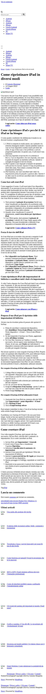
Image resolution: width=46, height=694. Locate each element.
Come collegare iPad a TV (25, 228)
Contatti (37, 674)
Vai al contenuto (6, 2)
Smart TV (9, 33)
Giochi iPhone (11, 29)
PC (7, 31)
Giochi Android (11, 27)
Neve (3, 680)
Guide (8, 69)
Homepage (11, 674)
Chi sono (30, 674)
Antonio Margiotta (13, 84)
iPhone (8, 21)
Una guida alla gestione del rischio (19, 512)
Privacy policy (21, 674)
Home (2, 69)
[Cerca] (2, 12)
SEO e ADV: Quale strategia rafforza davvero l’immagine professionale (23, 573)
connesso (12, 497)
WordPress (18, 680)
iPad (5, 488)
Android (9, 19)
